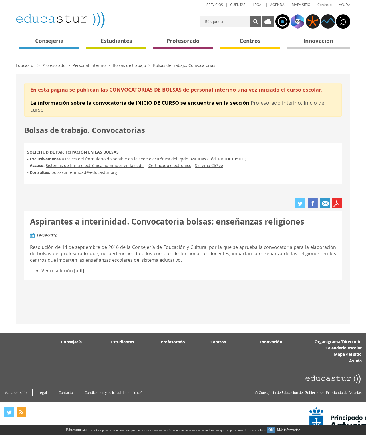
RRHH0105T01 (231, 159)
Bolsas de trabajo (129, 65)
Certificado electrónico (169, 165)
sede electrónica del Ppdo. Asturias (172, 159)
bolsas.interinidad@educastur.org (84, 172)
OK (271, 430)
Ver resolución (57, 270)
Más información (288, 430)
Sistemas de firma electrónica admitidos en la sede (95, 165)
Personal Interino (89, 65)
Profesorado (53, 65)
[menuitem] (214, 5)
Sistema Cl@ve (209, 165)
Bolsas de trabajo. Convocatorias (184, 65)
